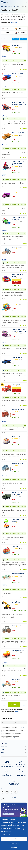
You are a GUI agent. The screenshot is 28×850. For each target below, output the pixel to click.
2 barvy (4, 662)
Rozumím (14, 839)
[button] (14, 744)
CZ (3, 798)
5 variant (4, 115)
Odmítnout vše (14, 847)
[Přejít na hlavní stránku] (4, 2)
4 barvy (4, 585)
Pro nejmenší (23, 6)
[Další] (24, 704)
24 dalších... (14, 704)
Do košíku (24, 69)
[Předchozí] (4, 704)
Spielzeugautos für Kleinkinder (7, 731)
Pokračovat (14, 22)
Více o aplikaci (7, 813)
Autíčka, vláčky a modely (6, 6)
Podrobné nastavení (14, 843)
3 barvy (4, 86)
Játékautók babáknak (12, 737)
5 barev (4, 56)
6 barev (4, 259)
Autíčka (16, 6)
